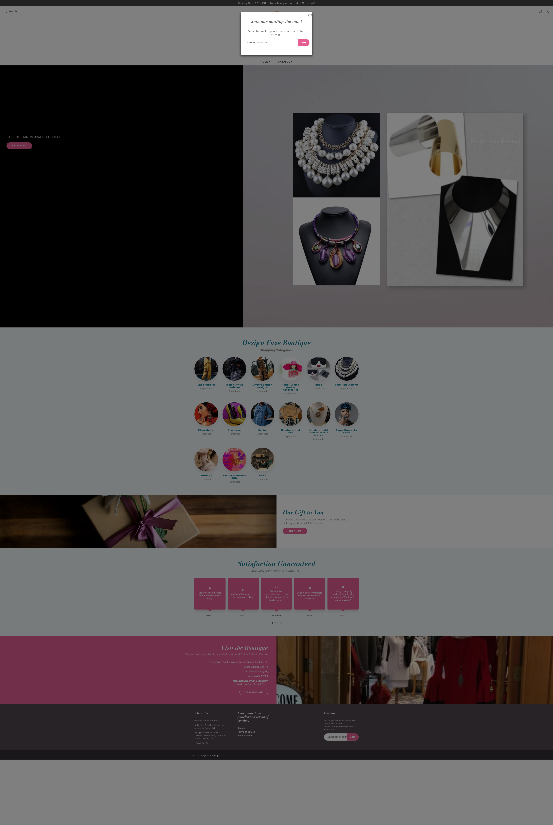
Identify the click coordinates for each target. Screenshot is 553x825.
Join (304, 42)
